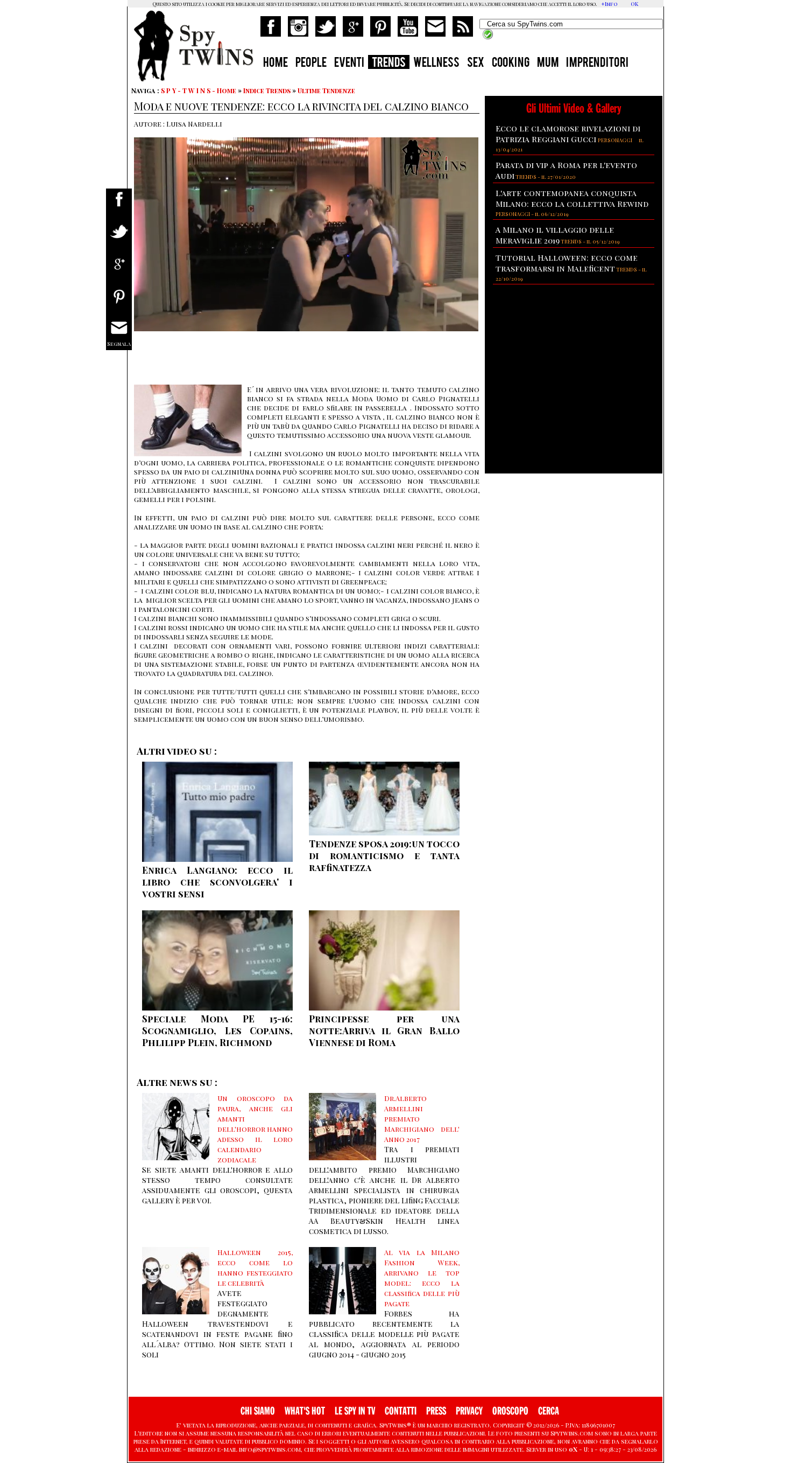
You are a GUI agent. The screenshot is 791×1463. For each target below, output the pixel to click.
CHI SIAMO (258, 1411)
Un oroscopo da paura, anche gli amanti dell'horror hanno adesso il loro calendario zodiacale (255, 1128)
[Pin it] (119, 303)
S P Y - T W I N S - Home (198, 90)
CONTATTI (400, 1411)
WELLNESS (436, 63)
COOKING (510, 63)
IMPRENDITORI (597, 63)
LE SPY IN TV (355, 1411)
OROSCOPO (510, 1411)
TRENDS (389, 63)
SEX (475, 63)
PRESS (436, 1411)
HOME (275, 63)
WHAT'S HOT (305, 1411)
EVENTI (349, 63)
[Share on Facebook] (119, 206)
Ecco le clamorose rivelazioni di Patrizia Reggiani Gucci (568, 133)
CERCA (548, 1411)
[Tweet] (119, 238)
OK (634, 4)
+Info (609, 4)
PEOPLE (311, 63)
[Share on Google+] (119, 270)
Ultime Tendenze (326, 90)
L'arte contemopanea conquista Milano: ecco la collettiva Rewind (572, 198)
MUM (548, 63)
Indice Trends (267, 90)
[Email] (119, 335)
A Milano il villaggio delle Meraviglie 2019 (555, 235)
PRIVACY (469, 1411)
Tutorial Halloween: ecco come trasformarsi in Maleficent (567, 263)
